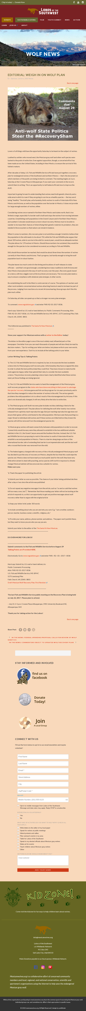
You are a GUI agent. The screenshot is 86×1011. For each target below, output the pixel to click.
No (21, 818)
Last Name (22, 762)
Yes (21, 815)
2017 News (29, 78)
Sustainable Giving (26, 20)
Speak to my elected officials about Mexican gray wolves (40, 841)
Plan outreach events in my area (31, 836)
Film (42, 20)
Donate (7, 20)
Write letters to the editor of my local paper (35, 828)
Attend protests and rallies (29, 833)
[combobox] (67, 800)
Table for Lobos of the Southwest (31, 839)
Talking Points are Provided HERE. (22, 550)
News (67, 20)
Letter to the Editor (54, 335)
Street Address (24, 776)
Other (22, 849)
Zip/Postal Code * (25, 789)
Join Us (13, 25)
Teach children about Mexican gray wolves (35, 847)
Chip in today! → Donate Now (13, 2)
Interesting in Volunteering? (29, 812)
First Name (23, 755)
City (20, 783)
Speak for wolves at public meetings (33, 830)
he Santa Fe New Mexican (47, 528)
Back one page (72, 83)
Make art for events (27, 844)
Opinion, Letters (17, 78)
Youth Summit (54, 20)
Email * (21, 769)
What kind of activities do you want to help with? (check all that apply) (41, 824)
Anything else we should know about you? (34, 854)
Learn (4, 25)
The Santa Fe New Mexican (41, 326)
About (24, 25)
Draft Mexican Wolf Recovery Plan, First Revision (27, 582)
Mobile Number (24, 798)
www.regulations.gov (26, 304)
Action (76, 20)
